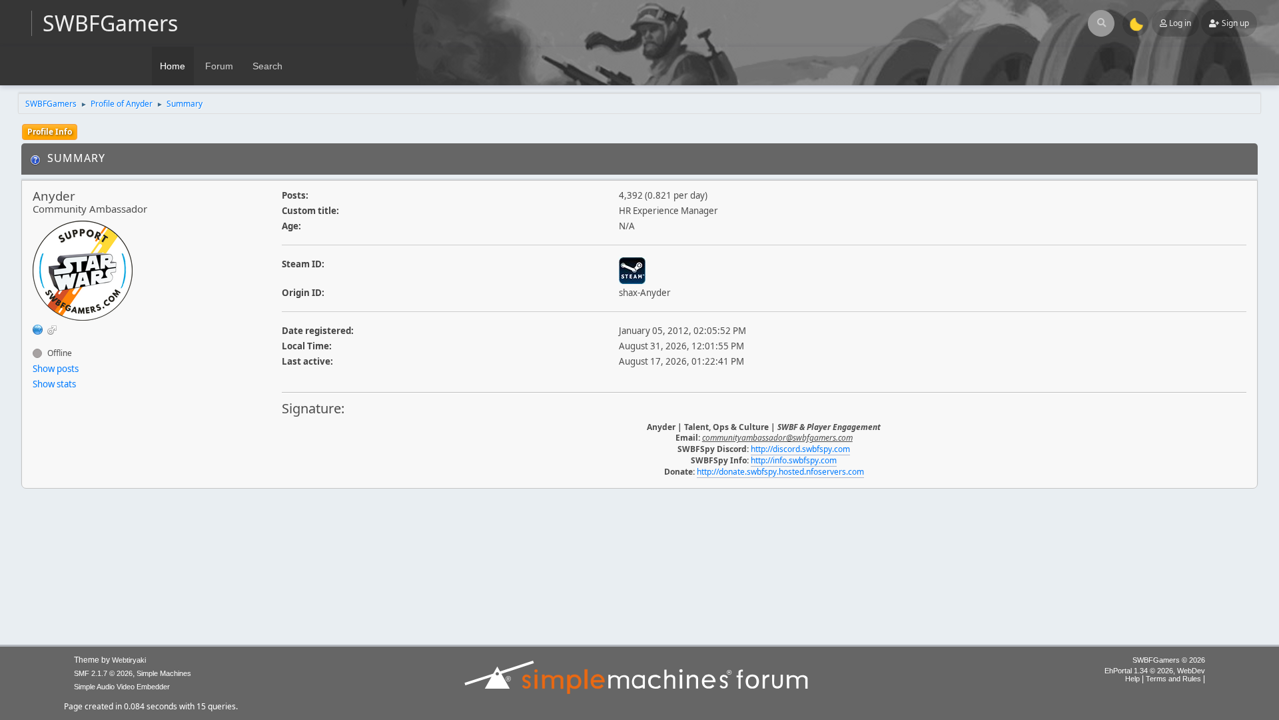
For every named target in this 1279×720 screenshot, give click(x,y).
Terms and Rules (1173, 679)
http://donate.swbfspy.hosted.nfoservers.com (780, 471)
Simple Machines (164, 673)
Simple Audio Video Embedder (122, 687)
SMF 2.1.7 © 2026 (103, 673)
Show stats (54, 384)
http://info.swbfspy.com (794, 460)
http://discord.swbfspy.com (800, 449)
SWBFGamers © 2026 (1168, 660)
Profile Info (49, 131)
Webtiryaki (129, 660)
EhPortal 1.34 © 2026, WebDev (1154, 671)
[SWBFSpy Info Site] (38, 329)
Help (1132, 679)
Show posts (56, 369)
